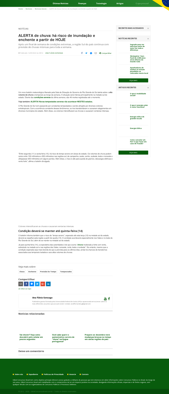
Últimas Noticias (60, 3)
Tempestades (66, 272)
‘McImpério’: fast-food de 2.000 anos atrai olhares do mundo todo (138, 59)
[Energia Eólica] (123, 131)
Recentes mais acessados (131, 28)
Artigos (119, 3)
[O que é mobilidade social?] (123, 96)
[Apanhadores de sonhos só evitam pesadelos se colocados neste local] (123, 70)
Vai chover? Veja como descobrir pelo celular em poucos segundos (31, 337)
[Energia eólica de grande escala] (123, 119)
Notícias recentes (128, 38)
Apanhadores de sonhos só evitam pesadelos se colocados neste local (139, 70)
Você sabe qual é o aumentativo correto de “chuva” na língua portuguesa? (63, 338)
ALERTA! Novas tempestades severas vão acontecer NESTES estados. (62, 102)
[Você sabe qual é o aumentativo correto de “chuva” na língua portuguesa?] (65, 331)
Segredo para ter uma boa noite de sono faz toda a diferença (137, 47)
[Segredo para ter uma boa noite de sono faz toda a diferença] (123, 47)
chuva (80, 245)
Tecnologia (101, 3)
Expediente (33, 374)
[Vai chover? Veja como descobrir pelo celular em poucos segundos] (32, 331)
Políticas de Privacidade (54, 374)
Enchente (32, 272)
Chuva (21, 272)
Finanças (82, 3)
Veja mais (133, 80)
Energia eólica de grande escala (137, 118)
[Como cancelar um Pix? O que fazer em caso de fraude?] (123, 142)
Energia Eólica (136, 128)
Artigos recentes (127, 87)
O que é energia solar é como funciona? (139, 106)
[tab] (133, 28)
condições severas (42, 97)
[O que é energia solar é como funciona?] (123, 108)
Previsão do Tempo (48, 272)
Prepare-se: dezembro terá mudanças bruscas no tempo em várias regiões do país (98, 337)
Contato (85, 374)
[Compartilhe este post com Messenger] (91, 53)
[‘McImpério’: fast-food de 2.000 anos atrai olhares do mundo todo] (123, 59)
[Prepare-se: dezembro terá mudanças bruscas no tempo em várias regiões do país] (98, 331)
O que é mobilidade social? (138, 95)
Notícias (23, 28)
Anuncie (72, 374)
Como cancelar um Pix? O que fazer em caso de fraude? (138, 142)
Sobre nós (19, 374)
